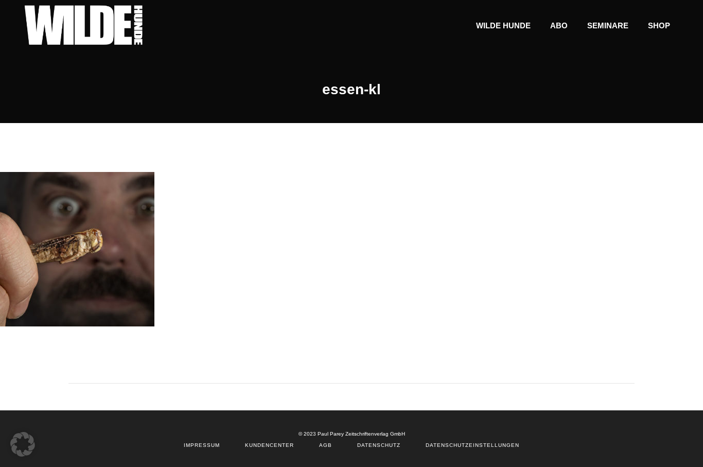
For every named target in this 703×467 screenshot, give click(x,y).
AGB (325, 445)
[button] (22, 444)
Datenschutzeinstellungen (472, 445)
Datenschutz (378, 445)
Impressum (202, 445)
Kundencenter (269, 445)
